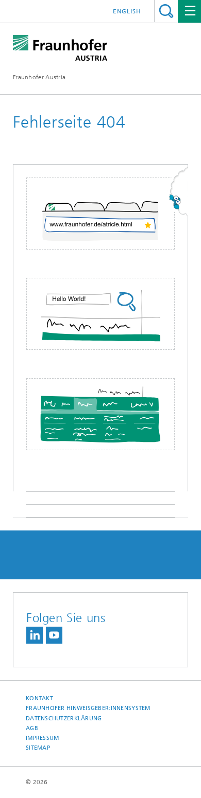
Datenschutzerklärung (64, 718)
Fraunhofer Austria (39, 77)
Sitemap (38, 747)
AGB (32, 728)
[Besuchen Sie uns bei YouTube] (54, 635)
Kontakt (39, 698)
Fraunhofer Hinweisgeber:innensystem (88, 708)
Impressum (42, 738)
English (127, 11)
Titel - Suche (166, 11)
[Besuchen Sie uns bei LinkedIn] (34, 635)
